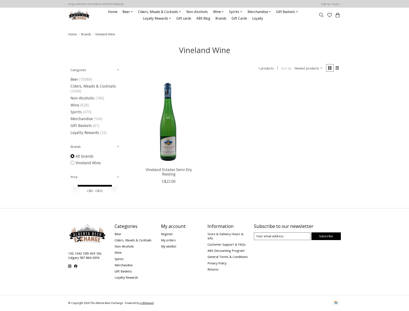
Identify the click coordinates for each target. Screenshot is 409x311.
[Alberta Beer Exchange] (79, 15)
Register (167, 234)
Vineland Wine (88, 162)
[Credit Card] (335, 303)
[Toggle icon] (321, 15)
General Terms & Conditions (227, 257)
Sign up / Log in (330, 4)
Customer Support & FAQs (226, 244)
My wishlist (168, 246)
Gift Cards (239, 18)
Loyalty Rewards (85, 132)
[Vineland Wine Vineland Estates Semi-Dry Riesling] (169, 121)
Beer (74, 79)
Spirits (76, 111)
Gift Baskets (81, 125)
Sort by (286, 68)
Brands (220, 18)
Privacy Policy (216, 263)
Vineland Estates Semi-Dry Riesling (169, 172)
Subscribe (326, 236)
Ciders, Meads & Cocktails (93, 86)
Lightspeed (147, 303)
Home (112, 12)
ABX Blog (203, 18)
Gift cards (183, 18)
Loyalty (257, 18)
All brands (85, 156)
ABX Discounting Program (226, 250)
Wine (75, 105)
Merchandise (82, 118)
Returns (213, 269)
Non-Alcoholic (197, 12)
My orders (168, 240)
